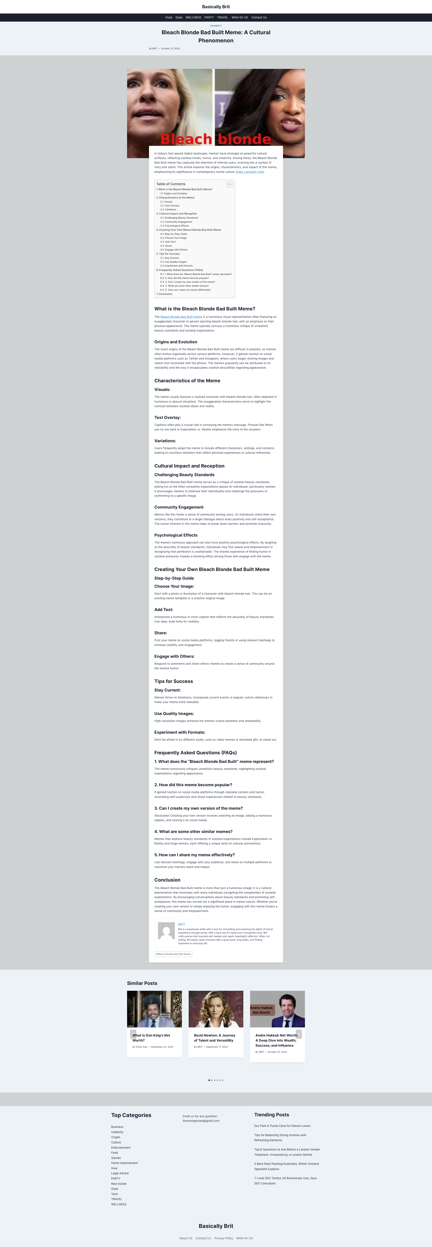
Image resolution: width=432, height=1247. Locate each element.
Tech (114, 1194)
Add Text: (170, 241)
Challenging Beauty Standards (181, 217)
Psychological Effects (177, 225)
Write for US (240, 17)
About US (185, 1238)
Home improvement (124, 1163)
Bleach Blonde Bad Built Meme (173, 954)
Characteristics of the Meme (176, 197)
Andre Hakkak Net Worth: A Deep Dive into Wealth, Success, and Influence (276, 1040)
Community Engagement (178, 221)
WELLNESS (193, 17)
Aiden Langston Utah (249, 172)
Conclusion (165, 294)
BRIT (155, 48)
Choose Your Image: (176, 237)
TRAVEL (222, 17)
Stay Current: (172, 258)
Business (117, 1127)
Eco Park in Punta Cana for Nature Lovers (282, 1125)
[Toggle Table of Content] (228, 184)
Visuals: (168, 201)
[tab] (209, 1080)
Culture (116, 1142)
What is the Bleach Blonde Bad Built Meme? (185, 189)
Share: (168, 245)
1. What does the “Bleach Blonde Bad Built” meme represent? (198, 274)
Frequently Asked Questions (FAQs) (181, 270)
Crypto (115, 1137)
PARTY (209, 17)
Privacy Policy (223, 1238)
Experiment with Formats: (179, 265)
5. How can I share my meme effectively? (188, 289)
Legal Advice (120, 1173)
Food (168, 17)
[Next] (299, 1034)
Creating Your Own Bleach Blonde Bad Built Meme (190, 229)
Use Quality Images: (176, 261)
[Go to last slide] (133, 1034)
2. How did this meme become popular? (187, 278)
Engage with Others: (176, 249)
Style (179, 17)
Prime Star (141, 1046)
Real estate (119, 1183)
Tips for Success (169, 253)
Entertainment (120, 1147)
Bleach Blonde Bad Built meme (181, 317)
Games (116, 1158)
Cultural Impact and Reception (178, 213)
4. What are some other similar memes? (187, 285)
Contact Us (259, 17)
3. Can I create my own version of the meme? (190, 282)
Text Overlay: (172, 205)
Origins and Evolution (175, 193)
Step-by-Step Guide (176, 234)
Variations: (171, 209)
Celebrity (216, 25)
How (114, 1168)
